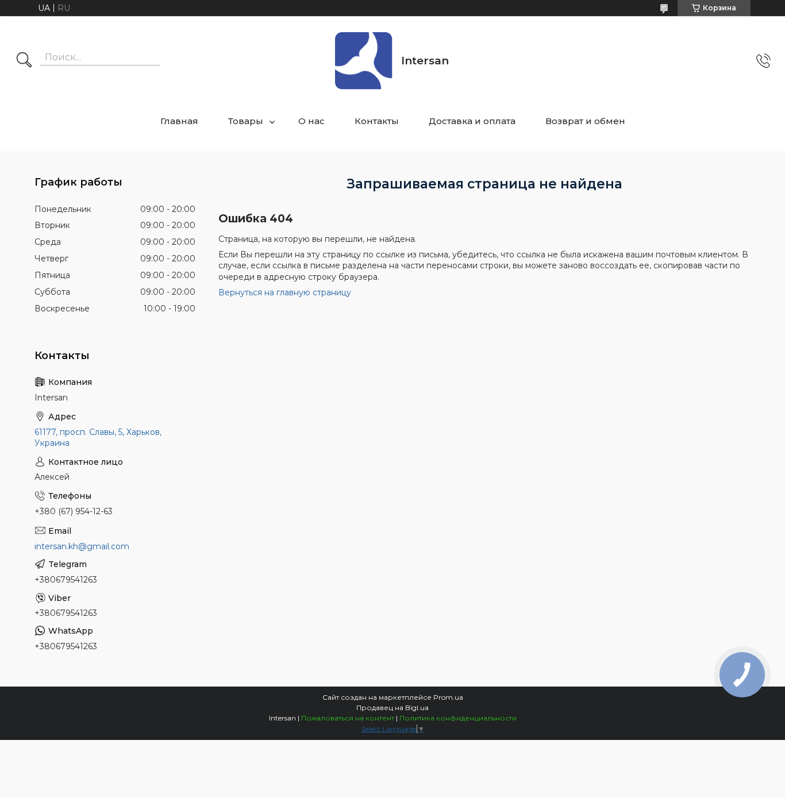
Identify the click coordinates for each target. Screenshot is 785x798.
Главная (179, 120)
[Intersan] (363, 61)
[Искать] (24, 61)
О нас (311, 120)
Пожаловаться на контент (347, 718)
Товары (245, 120)
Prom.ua (448, 697)
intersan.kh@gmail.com (81, 546)
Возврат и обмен (585, 120)
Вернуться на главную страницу (284, 292)
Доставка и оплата (472, 120)
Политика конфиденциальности (458, 718)
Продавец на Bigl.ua (392, 707)
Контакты (377, 120)
